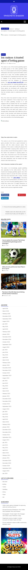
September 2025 (7, 318)
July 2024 (5, 349)
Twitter (14, 195)
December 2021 (7, 429)
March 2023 (6, 391)
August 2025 (6, 321)
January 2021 (6, 458)
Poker (4, 494)
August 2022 (6, 409)
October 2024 (6, 342)
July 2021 (5, 442)
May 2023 (5, 385)
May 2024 (5, 355)
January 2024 (6, 365)
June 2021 (5, 445)
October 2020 (6, 465)
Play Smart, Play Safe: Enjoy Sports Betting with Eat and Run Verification (13, 292)
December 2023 (7, 367)
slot (3, 497)
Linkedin (5, 198)
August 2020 (6, 471)
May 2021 (5, 447)
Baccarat (5, 481)
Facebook (5, 195)
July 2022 (5, 411)
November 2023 (7, 370)
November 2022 (7, 401)
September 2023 (7, 375)
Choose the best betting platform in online (14, 207)
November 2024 (7, 339)
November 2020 (7, 463)
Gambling (5, 489)
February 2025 (6, 331)
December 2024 (7, 337)
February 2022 (6, 424)
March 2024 (6, 360)
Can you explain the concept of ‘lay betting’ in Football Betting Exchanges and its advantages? (13, 241)
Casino (4, 486)
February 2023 (6, 393)
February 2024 (6, 362)
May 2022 (5, 416)
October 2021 (6, 434)
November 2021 (7, 432)
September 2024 (7, 344)
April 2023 (5, 388)
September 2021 (7, 437)
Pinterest (22, 195)
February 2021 (6, 455)
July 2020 (5, 473)
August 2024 (6, 347)
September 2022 (7, 406)
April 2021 (5, 450)
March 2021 (6, 452)
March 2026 (6, 311)
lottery (4, 492)
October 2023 (6, 373)
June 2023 (5, 383)
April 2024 (5, 357)
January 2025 (6, 334)
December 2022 (7, 398)
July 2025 (5, 324)
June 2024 (5, 352)
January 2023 (6, 396)
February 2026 (6, 313)
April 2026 (5, 308)
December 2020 (7, 460)
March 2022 (6, 422)
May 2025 (5, 326)
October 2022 (6, 404)
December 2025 (7, 316)
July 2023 (5, 380)
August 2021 (6, 440)
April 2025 (5, 329)
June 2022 (5, 414)
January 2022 (6, 427)
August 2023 (6, 378)
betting (3, 54)
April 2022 (5, 419)
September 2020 (7, 468)
